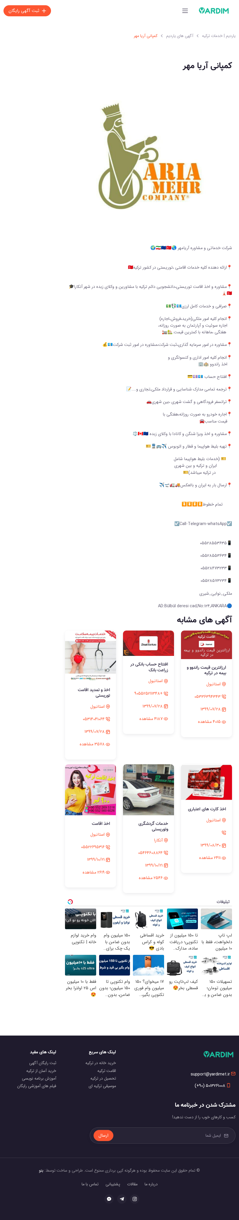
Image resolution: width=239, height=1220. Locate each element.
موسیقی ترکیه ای (102, 1086)
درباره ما (151, 1184)
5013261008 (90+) (210, 1085)
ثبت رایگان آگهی (42, 1063)
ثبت (23, 10)
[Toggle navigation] (185, 11)
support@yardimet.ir (210, 1074)
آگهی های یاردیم (179, 36)
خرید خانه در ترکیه (100, 1063)
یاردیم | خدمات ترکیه (219, 36)
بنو (41, 1170)
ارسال (103, 1135)
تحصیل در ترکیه (103, 1078)
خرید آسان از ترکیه (41, 1071)
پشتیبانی (113, 1184)
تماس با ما (90, 1184)
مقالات (132, 1184)
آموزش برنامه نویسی (39, 1078)
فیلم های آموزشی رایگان (36, 1086)
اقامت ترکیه (106, 1071)
